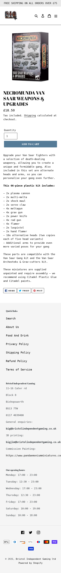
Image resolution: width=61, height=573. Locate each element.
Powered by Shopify (30, 563)
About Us (12, 327)
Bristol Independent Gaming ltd (36, 559)
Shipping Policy (18, 352)
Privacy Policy (17, 344)
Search (11, 318)
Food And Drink (17, 335)
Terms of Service (19, 369)
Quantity (10, 130)
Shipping (30, 115)
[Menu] (56, 15)
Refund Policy (16, 361)
